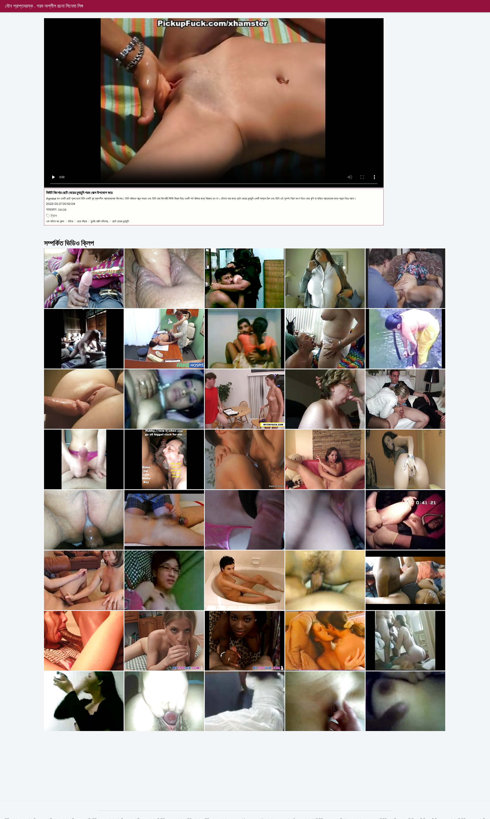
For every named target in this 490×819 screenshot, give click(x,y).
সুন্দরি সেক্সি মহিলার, (99, 221)
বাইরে (70, 221)
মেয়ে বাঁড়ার (82, 221)
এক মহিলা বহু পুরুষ (55, 221)
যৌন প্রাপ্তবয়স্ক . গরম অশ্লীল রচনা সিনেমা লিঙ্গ (44, 6)
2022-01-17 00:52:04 (60, 204)
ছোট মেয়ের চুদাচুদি (120, 221)
